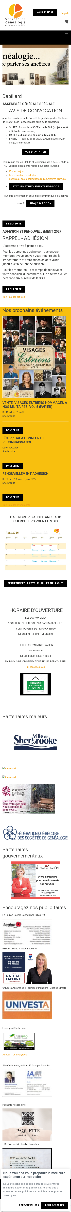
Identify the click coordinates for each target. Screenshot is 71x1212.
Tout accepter (54, 1205)
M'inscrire (12, 430)
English (65, 13)
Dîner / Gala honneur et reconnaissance (23, 440)
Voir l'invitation (35, 152)
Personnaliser (29, 1205)
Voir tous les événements (16, 504)
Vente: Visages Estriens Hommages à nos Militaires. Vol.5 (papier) (34, 405)
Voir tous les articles (13, 296)
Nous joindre (45, 12)
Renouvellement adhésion (25, 474)
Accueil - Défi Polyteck (14, 1054)
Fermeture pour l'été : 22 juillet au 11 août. (35, 583)
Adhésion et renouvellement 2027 (31, 231)
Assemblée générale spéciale (28, 104)
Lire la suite (13, 223)
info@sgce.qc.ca (40, 203)
